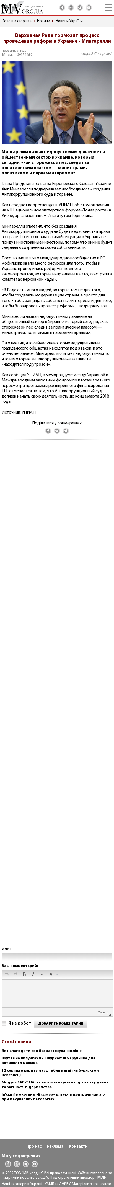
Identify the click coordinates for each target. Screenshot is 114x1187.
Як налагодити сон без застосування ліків (42, 1051)
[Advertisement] (57, 699)
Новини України (69, 21)
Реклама (55, 1147)
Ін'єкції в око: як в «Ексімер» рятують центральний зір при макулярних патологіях (53, 1097)
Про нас (34, 1147)
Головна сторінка (17, 21)
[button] (6, 975)
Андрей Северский (96, 54)
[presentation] (7, 975)
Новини (43, 21)
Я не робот (20, 1023)
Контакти (78, 1147)
